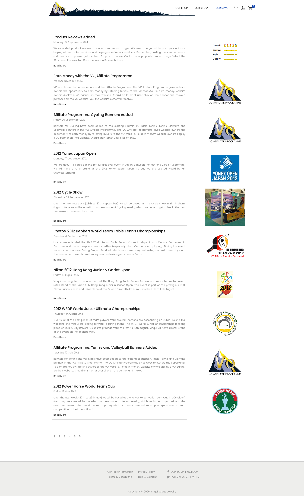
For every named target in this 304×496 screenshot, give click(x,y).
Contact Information (120, 472)
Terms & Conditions (119, 477)
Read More (59, 65)
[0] (250, 8)
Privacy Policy (146, 472)
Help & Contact (147, 477)
